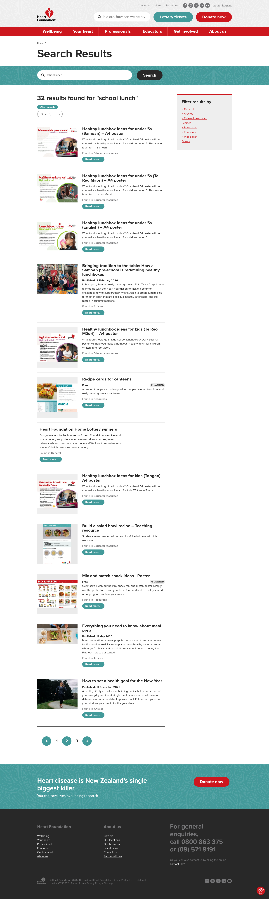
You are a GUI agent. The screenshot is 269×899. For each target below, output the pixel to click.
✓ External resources (194, 118)
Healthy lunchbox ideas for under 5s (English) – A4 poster (117, 225)
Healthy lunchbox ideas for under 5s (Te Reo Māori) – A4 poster (120, 178)
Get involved (186, 31)
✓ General (188, 109)
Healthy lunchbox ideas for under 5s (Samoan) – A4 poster (117, 131)
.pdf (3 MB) (159, 581)
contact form (177, 864)
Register (227, 5)
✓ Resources (189, 127)
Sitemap (108, 883)
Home (40, 43)
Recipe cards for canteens (107, 379)
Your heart (83, 31)
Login (216, 5)
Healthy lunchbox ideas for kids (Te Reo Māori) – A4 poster (120, 331)
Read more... (93, 159)
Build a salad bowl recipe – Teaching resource (117, 528)
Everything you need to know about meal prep (121, 628)
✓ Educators (189, 132)
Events (186, 141)
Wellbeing (52, 31)
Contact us (144, 5)
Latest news (111, 848)
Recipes (186, 123)
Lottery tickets (173, 17)
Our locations (112, 840)
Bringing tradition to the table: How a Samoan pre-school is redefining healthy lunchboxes (121, 270)
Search (149, 75)
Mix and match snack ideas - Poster (116, 575)
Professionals (118, 31)
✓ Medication (189, 136)
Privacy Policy (94, 883)
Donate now (214, 17)
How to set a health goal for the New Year (122, 680)
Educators (152, 31)
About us (218, 31)
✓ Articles (187, 113)
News (158, 5)
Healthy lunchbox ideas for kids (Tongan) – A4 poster (123, 478)
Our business (112, 844)
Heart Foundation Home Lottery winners (78, 429)
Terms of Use (78, 883)
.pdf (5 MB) (159, 385)
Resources (171, 5)
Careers (108, 836)
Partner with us (113, 856)
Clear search (47, 107)
